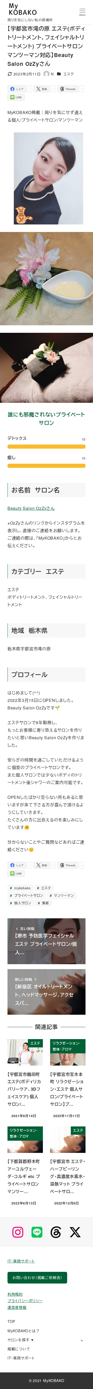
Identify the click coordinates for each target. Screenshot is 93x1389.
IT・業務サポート (21, 1261)
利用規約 (15, 1294)
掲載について (18, 1348)
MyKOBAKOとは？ (23, 1330)
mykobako (21, 887)
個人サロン (22, 902)
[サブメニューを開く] (82, 1340)
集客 (45, 902)
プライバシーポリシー (25, 1300)
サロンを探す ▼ (20, 1339)
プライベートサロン (28, 895)
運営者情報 (17, 1307)
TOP (11, 1321)
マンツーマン (63, 895)
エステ (69, 73)
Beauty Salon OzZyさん (31, 508)
